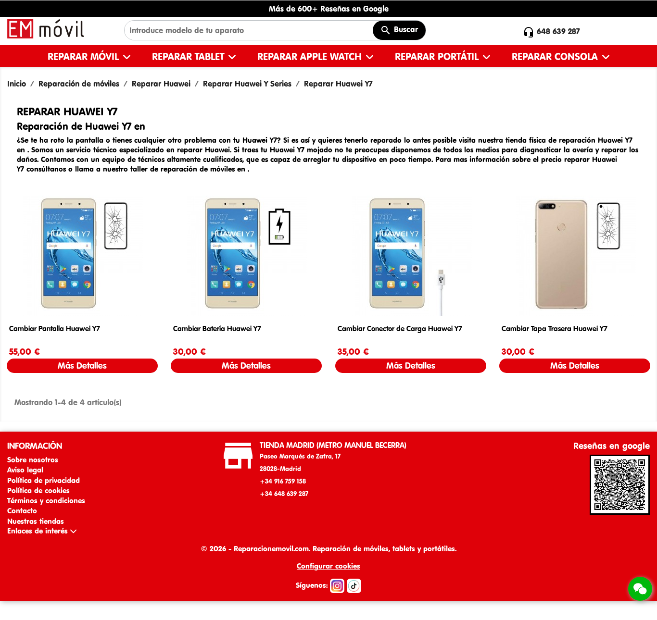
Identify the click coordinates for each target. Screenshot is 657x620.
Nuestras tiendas (35, 521)
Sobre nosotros (32, 459)
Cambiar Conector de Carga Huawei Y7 (400, 328)
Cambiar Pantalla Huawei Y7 (54, 328)
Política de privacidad (43, 480)
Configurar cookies (328, 565)
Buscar (405, 29)
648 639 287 (558, 31)
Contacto (22, 510)
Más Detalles (82, 365)
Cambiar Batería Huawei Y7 (217, 328)
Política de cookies (38, 490)
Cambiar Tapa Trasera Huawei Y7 (554, 328)
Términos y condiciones (46, 500)
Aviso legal (25, 469)
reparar (191, 149)
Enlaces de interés (38, 530)
